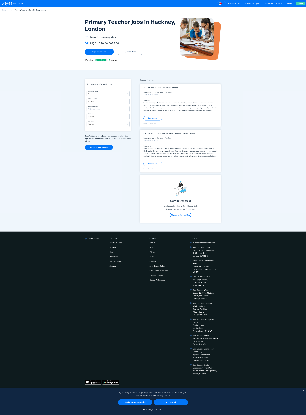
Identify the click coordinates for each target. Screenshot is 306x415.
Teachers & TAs (233, 3)
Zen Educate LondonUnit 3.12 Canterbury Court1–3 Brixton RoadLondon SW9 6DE (204, 251)
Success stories (115, 261)
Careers (153, 261)
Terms (152, 257)
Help (111, 252)
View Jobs (131, 52)
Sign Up (300, 4)
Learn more (152, 118)
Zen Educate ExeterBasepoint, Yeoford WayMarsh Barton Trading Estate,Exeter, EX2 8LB (205, 369)
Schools (248, 3)
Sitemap (112, 266)
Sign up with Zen (99, 52)
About (152, 243)
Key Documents (156, 275)
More (278, 3)
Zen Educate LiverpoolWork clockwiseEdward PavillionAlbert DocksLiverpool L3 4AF (202, 309)
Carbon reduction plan (159, 271)
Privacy (153, 252)
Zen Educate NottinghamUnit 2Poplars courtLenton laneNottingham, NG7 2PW (203, 325)
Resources (269, 3)
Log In (289, 4)
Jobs (258, 3)
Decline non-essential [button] (135, 402)
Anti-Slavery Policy (157, 266)
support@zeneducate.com (204, 243)
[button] (153, 409)
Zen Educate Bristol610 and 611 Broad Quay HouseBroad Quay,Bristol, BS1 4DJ (205, 339)
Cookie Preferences (157, 280)
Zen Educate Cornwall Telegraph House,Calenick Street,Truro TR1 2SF (202, 281)
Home (4, 10)
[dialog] (153, 401)
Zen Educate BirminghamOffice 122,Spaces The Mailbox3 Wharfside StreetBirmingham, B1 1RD (203, 355)
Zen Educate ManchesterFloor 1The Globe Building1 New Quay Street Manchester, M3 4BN (206, 266)
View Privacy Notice (160, 395)
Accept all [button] (171, 402)
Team (152, 247)
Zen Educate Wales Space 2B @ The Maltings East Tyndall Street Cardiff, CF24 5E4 (203, 294)
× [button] (303, 391)
